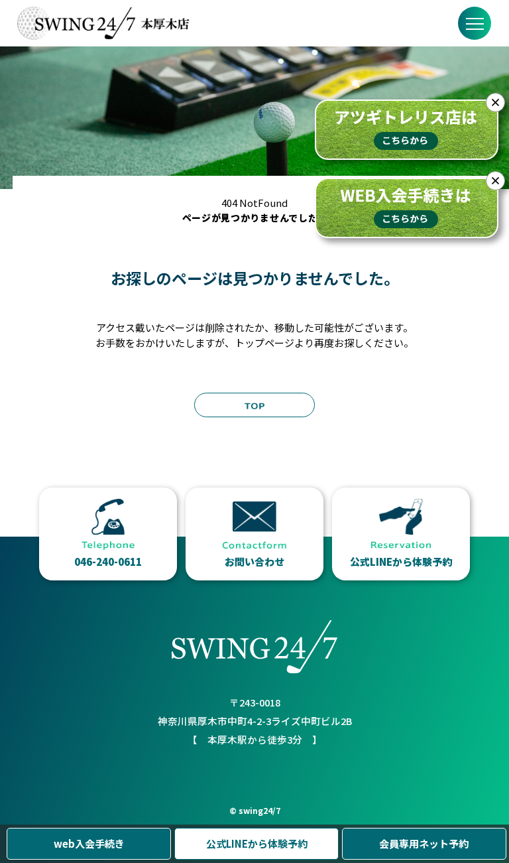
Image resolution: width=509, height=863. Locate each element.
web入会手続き (89, 843)
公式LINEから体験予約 (257, 843)
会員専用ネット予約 (424, 843)
